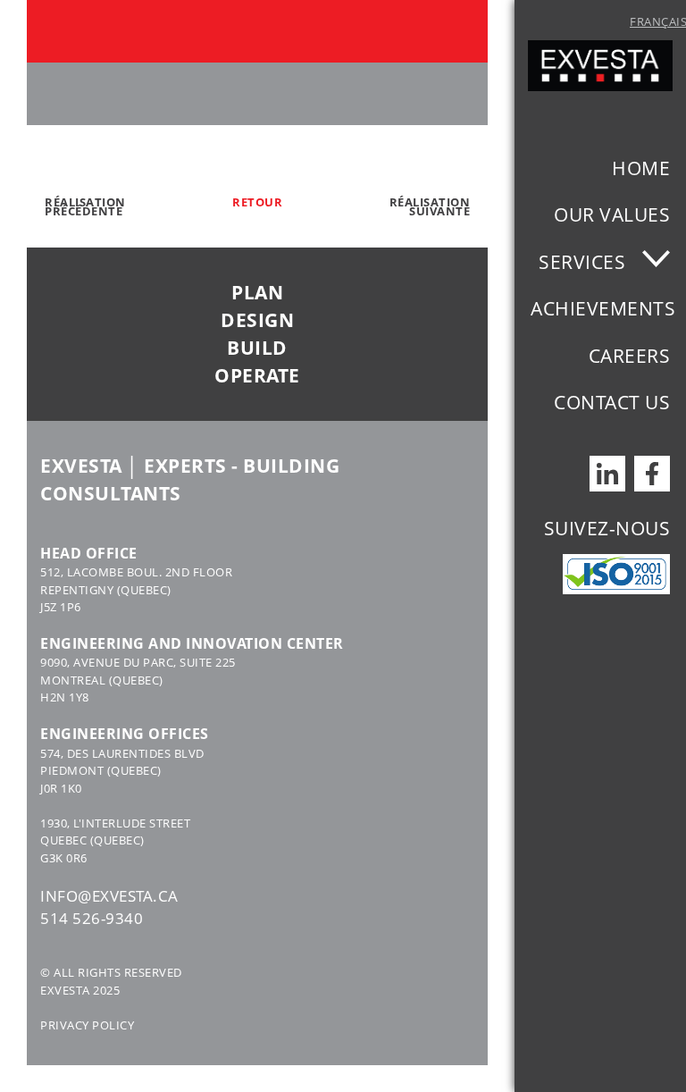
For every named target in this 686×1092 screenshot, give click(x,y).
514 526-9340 (91, 918)
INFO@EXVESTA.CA (109, 896)
